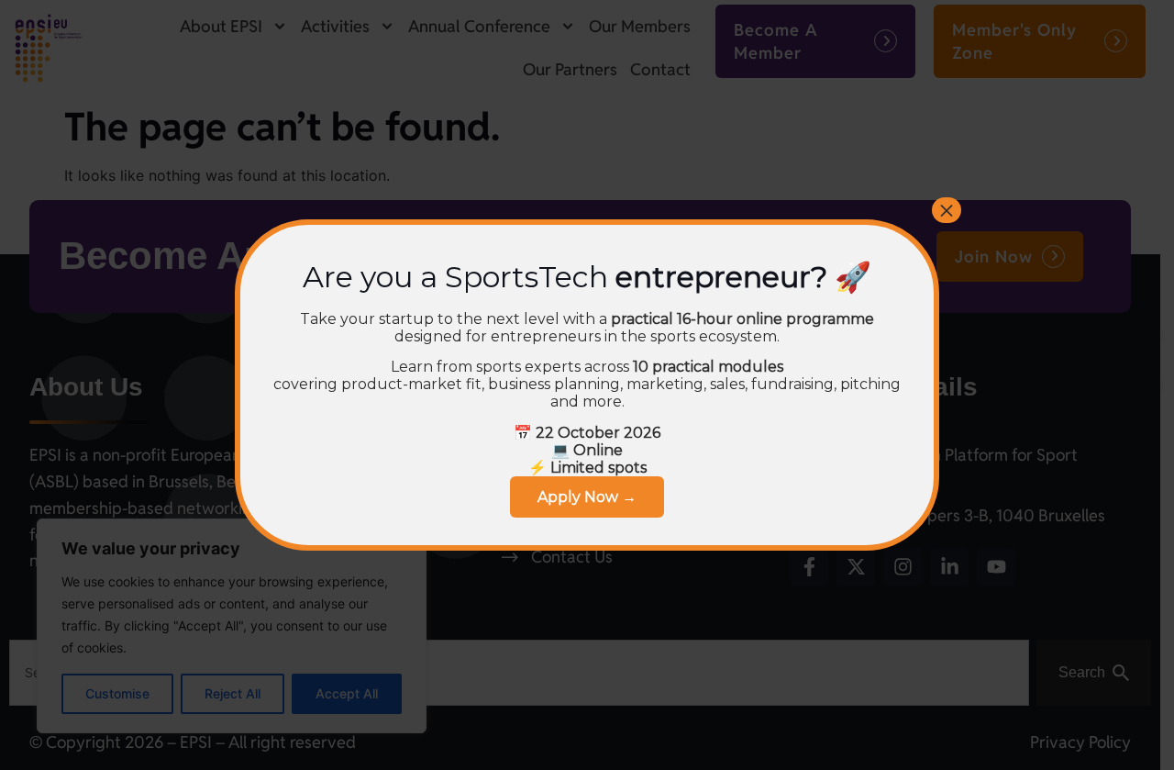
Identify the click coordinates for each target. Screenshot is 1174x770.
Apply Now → (587, 497)
